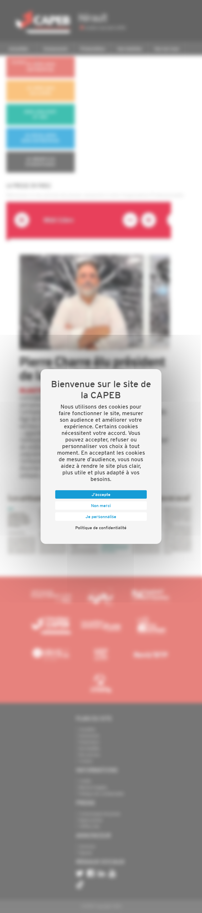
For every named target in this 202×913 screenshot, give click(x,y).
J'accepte (101, 494)
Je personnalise (100, 516)
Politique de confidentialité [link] (101, 527)
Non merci (101, 505)
